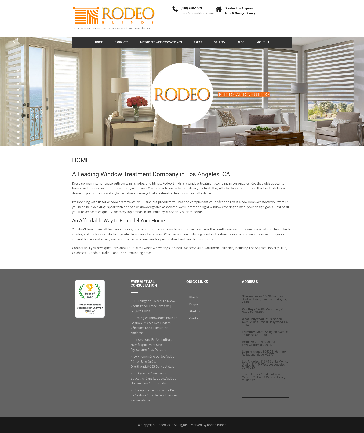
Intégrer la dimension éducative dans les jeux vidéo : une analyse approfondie (153, 378)
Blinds (193, 297)
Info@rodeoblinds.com (197, 13)
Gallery (219, 42)
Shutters (195, 311)
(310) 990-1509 (191, 8)
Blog (240, 42)
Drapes (194, 304)
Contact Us (197, 318)
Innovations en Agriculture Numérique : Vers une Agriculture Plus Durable (151, 344)
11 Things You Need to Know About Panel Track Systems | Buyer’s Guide (153, 306)
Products (121, 42)
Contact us (80, 248)
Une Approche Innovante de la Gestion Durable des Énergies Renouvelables (154, 395)
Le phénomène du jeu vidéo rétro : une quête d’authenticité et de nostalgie (152, 361)
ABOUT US (262, 42)
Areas (198, 42)
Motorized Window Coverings (161, 42)
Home (99, 42)
